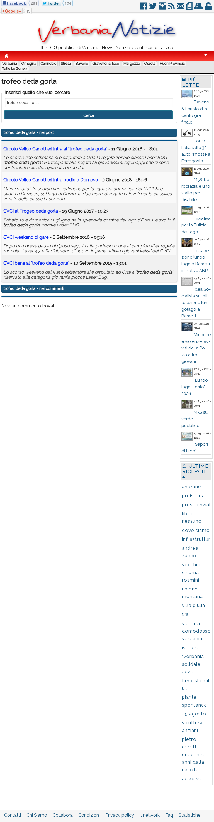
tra (185, 614)
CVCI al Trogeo (30, 211)
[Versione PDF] (189, 8)
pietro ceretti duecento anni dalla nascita (193, 754)
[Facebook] (144, 8)
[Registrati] (199, 8)
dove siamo (196, 530)
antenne (191, 487)
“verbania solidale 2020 (193, 664)
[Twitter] (153, 8)
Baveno (82, 63)
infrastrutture (197, 539)
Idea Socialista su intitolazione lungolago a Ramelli (196, 303)
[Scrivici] (181, 8)
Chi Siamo (36, 815)
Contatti (12, 815)
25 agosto (194, 714)
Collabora (63, 815)
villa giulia (193, 605)
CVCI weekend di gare (25, 237)
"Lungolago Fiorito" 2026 (195, 387)
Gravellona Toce (106, 63)
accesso (192, 778)
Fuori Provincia (172, 63)
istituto (190, 647)
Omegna (28, 63)
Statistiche (189, 815)
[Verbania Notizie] (107, 43)
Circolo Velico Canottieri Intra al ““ (55, 148)
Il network (150, 815)
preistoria (193, 495)
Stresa (66, 63)
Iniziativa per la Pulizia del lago (196, 225)
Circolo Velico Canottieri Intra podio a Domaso (50, 179)
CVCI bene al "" (36, 263)
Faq (169, 815)
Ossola (149, 63)
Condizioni (89, 815)
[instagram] (163, 8)
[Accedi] (209, 8)
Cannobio (48, 63)
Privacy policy (119, 815)
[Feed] (172, 8)
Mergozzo (131, 63)
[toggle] (205, 58)
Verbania (9, 63)
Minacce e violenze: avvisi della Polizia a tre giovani (196, 348)
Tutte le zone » (15, 68)
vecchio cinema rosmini (191, 572)
